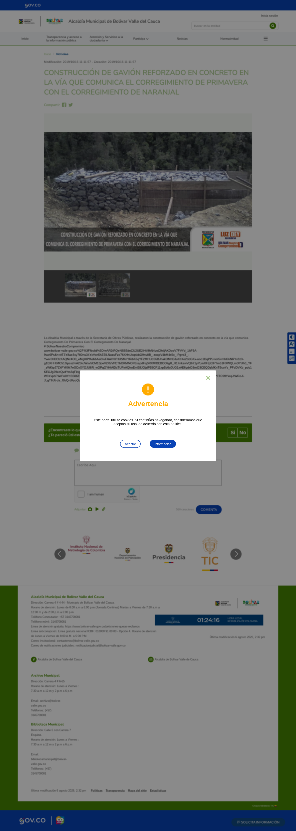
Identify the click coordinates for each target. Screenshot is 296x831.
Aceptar (130, 444)
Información (163, 444)
